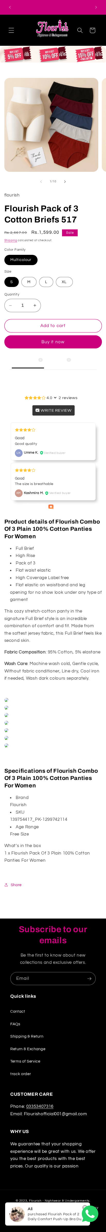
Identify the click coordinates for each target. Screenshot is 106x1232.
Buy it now (53, 342)
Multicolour (21, 260)
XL (64, 282)
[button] (11, 30)
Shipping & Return (26, 1036)
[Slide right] (64, 181)
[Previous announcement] (10, 7)
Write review (56, 410)
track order (20, 1074)
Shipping (10, 240)
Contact (17, 1011)
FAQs (15, 1024)
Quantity (12, 294)
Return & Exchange (27, 1049)
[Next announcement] (96, 7)
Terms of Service (25, 1061)
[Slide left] (41, 181)
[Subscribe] (89, 978)
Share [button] (16, 885)
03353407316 (40, 1106)
